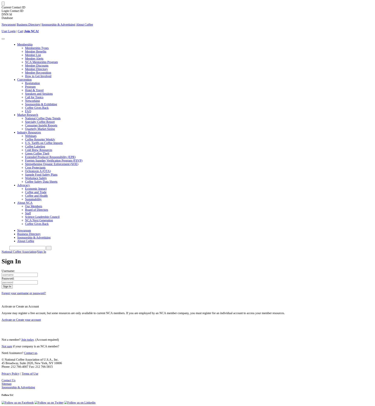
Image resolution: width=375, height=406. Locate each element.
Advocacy (23, 185)
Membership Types (37, 48)
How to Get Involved (38, 76)
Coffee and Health (36, 195)
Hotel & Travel (34, 90)
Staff (28, 213)
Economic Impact (36, 188)
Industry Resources (29, 132)
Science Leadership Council (42, 216)
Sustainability (33, 199)
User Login (9, 31)
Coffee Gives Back (37, 107)
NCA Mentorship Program (41, 62)
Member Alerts (34, 58)
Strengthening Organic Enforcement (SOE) (51, 164)
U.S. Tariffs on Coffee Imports (44, 143)
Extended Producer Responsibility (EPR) (50, 157)
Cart (20, 31)
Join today (27, 339)
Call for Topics (34, 97)
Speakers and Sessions (39, 93)
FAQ (28, 111)
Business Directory (28, 24)
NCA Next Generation (39, 220)
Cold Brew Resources (38, 150)
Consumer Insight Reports (41, 125)
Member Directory (36, 69)
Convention (24, 79)
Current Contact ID (13, 7)
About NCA (25, 202)
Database (7, 18)
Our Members (33, 206)
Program (30, 86)
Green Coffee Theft (37, 153)
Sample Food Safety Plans (41, 174)
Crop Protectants (35, 167)
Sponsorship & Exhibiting (41, 104)
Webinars (31, 136)
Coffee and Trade (35, 192)
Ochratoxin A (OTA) (38, 171)
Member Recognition (38, 72)
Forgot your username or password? (24, 293)
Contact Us (8, 380)
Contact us (30, 353)
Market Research (27, 114)
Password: (8, 278)
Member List (33, 55)
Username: (8, 271)
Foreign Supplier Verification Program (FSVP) (53, 160)
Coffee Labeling (35, 146)
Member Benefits (35, 51)
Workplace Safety (36, 178)
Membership (25, 44)
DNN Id (7, 14)
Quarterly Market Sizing (40, 129)
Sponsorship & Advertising (58, 24)
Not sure (7, 346)
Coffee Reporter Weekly (40, 139)
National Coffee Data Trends (43, 118)
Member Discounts (36, 65)
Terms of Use (30, 373)
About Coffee (84, 24)
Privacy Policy (11, 373)
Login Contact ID (12, 11)
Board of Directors (36, 209)
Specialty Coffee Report (40, 121)
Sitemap (7, 383)
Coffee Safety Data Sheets (41, 181)
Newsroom (8, 24)
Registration (32, 83)
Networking (32, 100)
